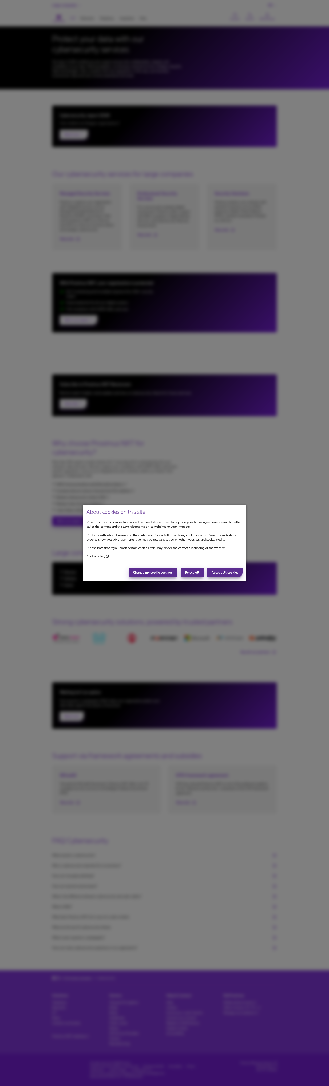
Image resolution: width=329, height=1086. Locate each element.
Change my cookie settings (153, 572)
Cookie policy (96, 556)
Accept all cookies (225, 572)
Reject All (192, 572)
